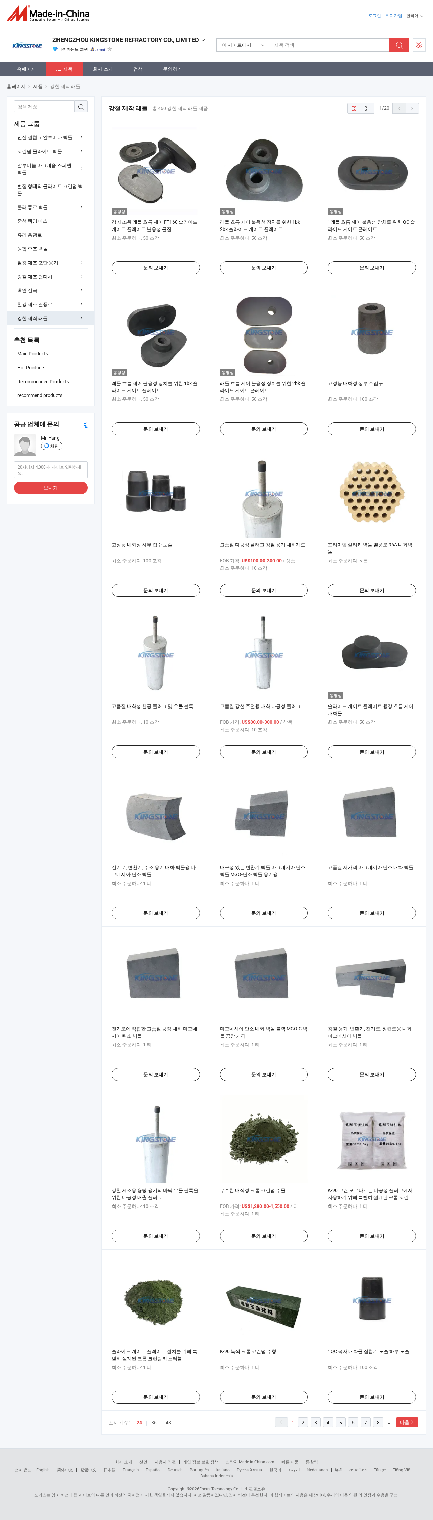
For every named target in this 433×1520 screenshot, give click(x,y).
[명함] (85, 424)
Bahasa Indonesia (216, 1475)
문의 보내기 (155, 267)
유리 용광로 (29, 235)
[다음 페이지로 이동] (412, 108)
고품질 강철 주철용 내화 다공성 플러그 (260, 706)
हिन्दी (338, 1469)
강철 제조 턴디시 (34, 276)
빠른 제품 (290, 1461)
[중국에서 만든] (50, 13)
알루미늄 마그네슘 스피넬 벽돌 (44, 168)
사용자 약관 (165, 1461)
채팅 (54, 446)
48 (168, 1422)
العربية (294, 1469)
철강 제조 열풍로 (34, 304)
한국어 (275, 1469)
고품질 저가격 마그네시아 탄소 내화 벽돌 (370, 867)
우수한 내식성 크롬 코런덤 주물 (253, 1190)
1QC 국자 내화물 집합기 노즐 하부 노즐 (368, 1351)
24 (139, 1422)
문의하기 (172, 69)
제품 (68, 69)
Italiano (223, 1469)
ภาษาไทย (358, 1469)
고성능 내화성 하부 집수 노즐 (142, 544)
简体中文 (65, 1469)
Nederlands (317, 1469)
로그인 (375, 15)
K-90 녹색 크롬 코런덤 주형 (248, 1351)
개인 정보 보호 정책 (201, 1461)
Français (131, 1469)
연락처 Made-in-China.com (250, 1461)
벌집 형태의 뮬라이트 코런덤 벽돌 (50, 189)
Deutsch (175, 1469)
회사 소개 (103, 69)
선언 (143, 1461)
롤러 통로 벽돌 (32, 207)
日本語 (110, 1469)
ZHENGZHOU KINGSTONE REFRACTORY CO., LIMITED (125, 39)
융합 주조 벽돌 (32, 248)
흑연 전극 (27, 290)
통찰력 (312, 1461)
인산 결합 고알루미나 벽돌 (44, 137)
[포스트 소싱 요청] (419, 45)
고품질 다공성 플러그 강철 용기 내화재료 (262, 544)
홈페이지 (26, 69)
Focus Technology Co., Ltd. (223, 1488)
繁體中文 (88, 1469)
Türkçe (380, 1469)
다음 (404, 1422)
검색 (138, 69)
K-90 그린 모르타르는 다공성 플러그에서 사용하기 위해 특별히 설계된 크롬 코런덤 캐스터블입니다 (370, 1197)
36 (154, 1422)
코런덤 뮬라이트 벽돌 (39, 151)
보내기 (51, 487)
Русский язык (249, 1469)
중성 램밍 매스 (32, 221)
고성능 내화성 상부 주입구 (355, 383)
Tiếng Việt (402, 1469)
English (43, 1469)
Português (199, 1469)
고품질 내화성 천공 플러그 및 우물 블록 (152, 706)
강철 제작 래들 (32, 318)
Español (153, 1469)
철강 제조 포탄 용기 (37, 262)
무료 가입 (393, 15)
